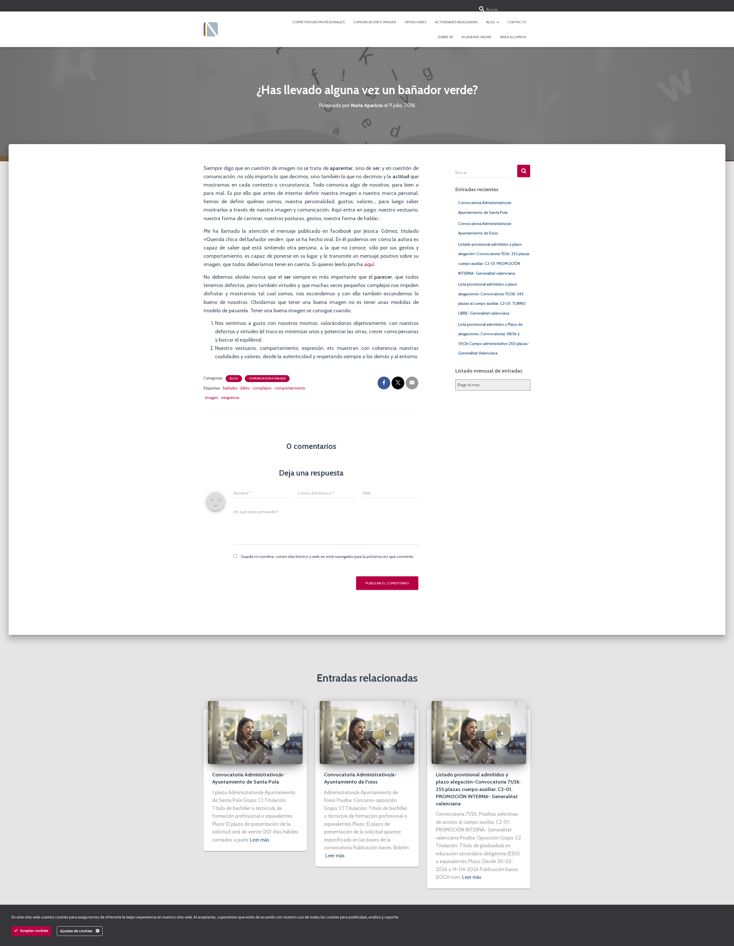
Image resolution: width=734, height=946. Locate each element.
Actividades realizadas (456, 22)
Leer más (259, 840)
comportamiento (289, 388)
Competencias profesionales (318, 22)
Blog (491, 22)
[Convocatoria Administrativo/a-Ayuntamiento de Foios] (367, 732)
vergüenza (230, 397)
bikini (245, 388)
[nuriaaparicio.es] (210, 29)
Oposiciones (415, 22)
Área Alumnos (513, 37)
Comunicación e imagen (374, 22)
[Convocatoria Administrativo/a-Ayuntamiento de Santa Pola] (255, 732)
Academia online (476, 37)
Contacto (516, 22)
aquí (369, 264)
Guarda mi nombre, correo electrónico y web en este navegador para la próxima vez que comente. (327, 556)
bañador (230, 388)
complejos (262, 388)
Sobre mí (445, 37)
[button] (497, 22)
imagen (211, 397)
